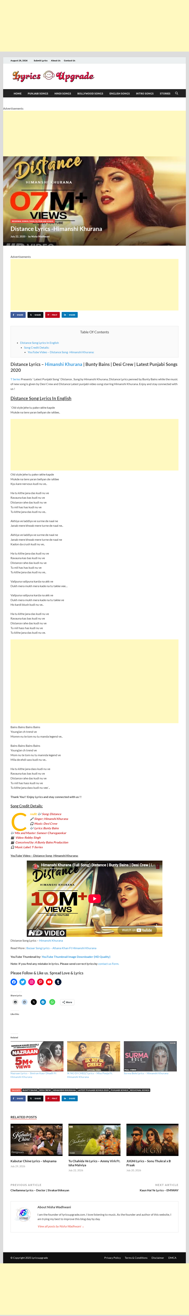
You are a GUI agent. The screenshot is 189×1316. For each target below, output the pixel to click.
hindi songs (62, 93)
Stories (165, 93)
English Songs (119, 93)
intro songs (145, 93)
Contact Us (69, 60)
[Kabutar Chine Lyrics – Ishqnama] (37, 1141)
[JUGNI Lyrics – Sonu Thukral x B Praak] (152, 1141)
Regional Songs (20, 221)
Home (17, 93)
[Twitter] (22, 982)
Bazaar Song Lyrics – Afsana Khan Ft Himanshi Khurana (61, 948)
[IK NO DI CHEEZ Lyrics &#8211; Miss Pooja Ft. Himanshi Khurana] (93, 1056)
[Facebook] (14, 982)
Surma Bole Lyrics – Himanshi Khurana (146, 1073)
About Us (56, 60)
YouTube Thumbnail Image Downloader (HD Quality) (76, 956)
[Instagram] (31, 982)
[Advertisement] (94, 26)
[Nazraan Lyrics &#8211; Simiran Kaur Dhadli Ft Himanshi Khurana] (37, 1056)
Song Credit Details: (36, 347)
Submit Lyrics (41, 60)
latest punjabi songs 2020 (93, 1090)
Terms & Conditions (136, 1257)
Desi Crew (45, 1090)
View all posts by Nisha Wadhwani (60, 1226)
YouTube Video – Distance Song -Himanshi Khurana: (61, 352)
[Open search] (176, 93)
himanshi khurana (64, 1090)
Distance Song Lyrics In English (39, 342)
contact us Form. (108, 963)
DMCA (172, 1257)
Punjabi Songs (119, 1090)
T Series (15, 379)
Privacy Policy (112, 1257)
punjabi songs (38, 93)
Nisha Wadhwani (40, 236)
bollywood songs (90, 93)
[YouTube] (49, 982)
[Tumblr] (58, 982)
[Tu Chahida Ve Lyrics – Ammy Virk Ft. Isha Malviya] (94, 1141)
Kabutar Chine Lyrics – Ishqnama (33, 1161)
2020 (32, 221)
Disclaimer (158, 1257)
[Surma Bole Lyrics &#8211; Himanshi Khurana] (150, 1056)
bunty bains (30, 1090)
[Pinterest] (40, 982)
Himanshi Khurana (63, 364)
